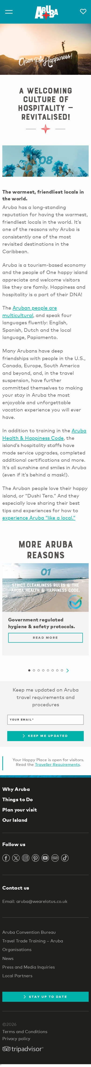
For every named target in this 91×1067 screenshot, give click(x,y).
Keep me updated (48, 736)
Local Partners (17, 975)
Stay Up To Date (48, 997)
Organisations (17, 949)
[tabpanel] (45, 611)
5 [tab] (48, 670)
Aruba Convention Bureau (29, 932)
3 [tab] (38, 670)
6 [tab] (52, 670)
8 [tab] (62, 670)
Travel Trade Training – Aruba (32, 940)
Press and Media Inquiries (28, 967)
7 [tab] (57, 670)
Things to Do (17, 799)
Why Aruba (16, 789)
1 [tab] (29, 670)
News (8, 958)
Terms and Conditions (24, 1031)
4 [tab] (43, 670)
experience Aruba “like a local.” (38, 518)
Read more (45, 637)
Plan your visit (19, 810)
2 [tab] (34, 670)
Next (67, 670)
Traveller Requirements (57, 764)
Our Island (14, 820)
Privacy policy (16, 1038)
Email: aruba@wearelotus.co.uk (34, 901)
